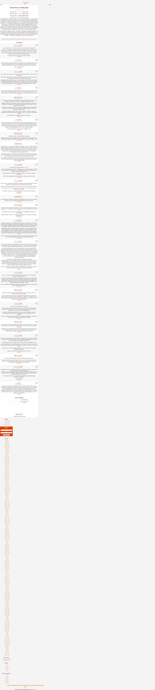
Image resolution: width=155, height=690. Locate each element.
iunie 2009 (7, 602)
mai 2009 (7, 604)
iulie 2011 (6, 571)
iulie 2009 (6, 601)
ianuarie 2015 (7, 517)
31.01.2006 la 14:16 (18, 134)
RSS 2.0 (14, 39)
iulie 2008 (6, 616)
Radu (7, 668)
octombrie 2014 (7, 521)
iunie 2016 (7, 496)
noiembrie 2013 (7, 535)
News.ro (7, 676)
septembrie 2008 (7, 614)
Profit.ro (7, 680)
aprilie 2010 (7, 590)
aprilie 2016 (7, 498)
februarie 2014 (7, 531)
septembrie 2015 (7, 507)
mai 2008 (7, 619)
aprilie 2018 (7, 470)
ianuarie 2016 (7, 502)
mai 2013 (7, 543)
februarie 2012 (7, 562)
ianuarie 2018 (7, 474)
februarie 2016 (7, 501)
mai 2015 (7, 512)
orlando (16, 59)
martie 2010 (7, 591)
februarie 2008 (7, 623)
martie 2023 (7, 456)
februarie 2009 (7, 607)
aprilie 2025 (7, 442)
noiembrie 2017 (7, 477)
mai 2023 (7, 455)
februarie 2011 (7, 577)
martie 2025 (7, 444)
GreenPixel (20, 11)
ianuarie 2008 (7, 624)
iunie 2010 (7, 587)
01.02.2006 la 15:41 (18, 336)
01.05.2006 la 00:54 (18, 367)
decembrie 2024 (7, 445)
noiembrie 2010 (7, 581)
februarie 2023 (7, 458)
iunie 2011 (7, 572)
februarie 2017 (7, 486)
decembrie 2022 (7, 460)
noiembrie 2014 (7, 520)
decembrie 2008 (7, 610)
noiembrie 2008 (7, 611)
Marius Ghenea (6, 667)
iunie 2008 (7, 618)
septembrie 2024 (7, 446)
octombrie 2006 (7, 643)
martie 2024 (7, 449)
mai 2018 (7, 469)
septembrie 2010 (7, 583)
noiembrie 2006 (7, 642)
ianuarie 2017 (7, 487)
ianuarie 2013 (7, 548)
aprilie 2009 (7, 605)
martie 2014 (7, 530)
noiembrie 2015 (7, 505)
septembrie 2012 (7, 553)
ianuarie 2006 (7, 654)
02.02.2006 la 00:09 (18, 356)
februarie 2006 (7, 653)
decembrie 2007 (7, 625)
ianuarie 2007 (7, 639)
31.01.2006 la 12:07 (18, 46)
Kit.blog (7, 665)
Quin (17, 383)
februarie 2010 (7, 592)
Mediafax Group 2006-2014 (7, 659)
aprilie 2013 (7, 544)
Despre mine (7, 423)
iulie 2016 (6, 494)
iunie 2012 (7, 557)
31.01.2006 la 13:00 (18, 98)
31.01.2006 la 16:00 (18, 206)
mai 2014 (7, 527)
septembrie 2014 (7, 522)
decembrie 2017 (7, 475)
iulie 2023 (6, 454)
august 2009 (7, 600)
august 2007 (7, 630)
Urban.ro (7, 681)
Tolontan (7, 669)
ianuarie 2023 (7, 459)
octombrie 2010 (7, 582)
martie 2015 (7, 515)
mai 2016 (7, 497)
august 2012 (7, 554)
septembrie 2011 (7, 568)
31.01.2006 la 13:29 (18, 120)
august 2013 (7, 539)
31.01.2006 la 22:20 (18, 273)
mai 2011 (7, 573)
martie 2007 (7, 637)
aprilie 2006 (7, 651)
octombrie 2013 (7, 536)
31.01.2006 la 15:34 (18, 197)
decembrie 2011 (7, 564)
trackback (28, 39)
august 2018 (7, 468)
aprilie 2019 (7, 464)
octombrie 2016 (7, 491)
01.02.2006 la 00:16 (18, 291)
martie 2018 (7, 472)
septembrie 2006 (7, 644)
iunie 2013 (7, 541)
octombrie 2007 (7, 628)
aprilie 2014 (7, 529)
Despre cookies (7, 422)
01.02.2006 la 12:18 (18, 304)
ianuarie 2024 (7, 450)
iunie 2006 (7, 648)
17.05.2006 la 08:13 (18, 384)
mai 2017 (7, 482)
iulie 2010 (6, 586)
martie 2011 (7, 576)
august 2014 (7, 524)
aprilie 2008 (7, 620)
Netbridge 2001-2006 (7, 660)
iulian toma (16, 241)
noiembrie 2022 (7, 461)
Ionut (7, 664)
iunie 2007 (7, 633)
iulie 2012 (6, 555)
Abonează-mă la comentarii (19, 416)
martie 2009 (7, 606)
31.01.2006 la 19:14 (18, 221)
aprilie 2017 (7, 483)
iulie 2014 (6, 525)
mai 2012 (7, 558)
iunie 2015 (7, 511)
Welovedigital (7, 682)
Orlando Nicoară (25, 2)
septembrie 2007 (7, 629)
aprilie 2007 (7, 635)
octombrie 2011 (7, 567)
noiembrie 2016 (7, 489)
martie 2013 (7, 545)
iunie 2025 (7, 441)
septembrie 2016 (7, 492)
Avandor (6, 23)
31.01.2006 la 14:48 (18, 144)
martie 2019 (7, 465)
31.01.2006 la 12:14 (18, 61)
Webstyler (20, 13)
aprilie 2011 (7, 574)
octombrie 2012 (7, 552)
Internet (28, 38)
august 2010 (7, 585)
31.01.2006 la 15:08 (18, 165)
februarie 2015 (7, 516)
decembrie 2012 (7, 549)
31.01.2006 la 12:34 (18, 72)
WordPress (33, 689)
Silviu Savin (16, 164)
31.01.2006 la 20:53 (18, 242)
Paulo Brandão (17, 366)
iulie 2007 (6, 632)
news (15, 170)
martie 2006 (7, 652)
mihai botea (16, 272)
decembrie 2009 (7, 595)
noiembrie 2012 (7, 550)
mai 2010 (7, 588)
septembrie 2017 (7, 479)
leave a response (23, 39)
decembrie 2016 (7, 488)
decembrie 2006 (7, 640)
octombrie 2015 (7, 506)
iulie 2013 (6, 540)
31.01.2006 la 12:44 (18, 88)
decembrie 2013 (7, 534)
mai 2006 (7, 649)
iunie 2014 (7, 526)
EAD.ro (7, 675)
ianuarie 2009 (7, 609)
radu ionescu (16, 45)
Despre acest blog (7, 420)
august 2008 (7, 615)
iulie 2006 (6, 647)
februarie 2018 (7, 473)
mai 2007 (7, 634)
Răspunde (19, 56)
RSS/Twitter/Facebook (7, 424)
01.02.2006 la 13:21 (18, 322)
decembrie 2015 (7, 503)
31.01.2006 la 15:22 (18, 181)
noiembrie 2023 (7, 451)
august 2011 (7, 569)
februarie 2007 (7, 638)
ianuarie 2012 (7, 563)
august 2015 (7, 508)
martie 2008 (7, 621)
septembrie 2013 (7, 538)
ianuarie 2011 (7, 578)
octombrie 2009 (7, 597)
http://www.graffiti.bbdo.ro (8, 256)
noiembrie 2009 (7, 596)
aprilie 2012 (7, 559)
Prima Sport (7, 677)
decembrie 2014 (7, 519)
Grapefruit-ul (20, 22)
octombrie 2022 (7, 463)
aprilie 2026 (7, 440)
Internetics (26, 167)
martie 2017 (7, 484)
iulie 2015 (6, 510)
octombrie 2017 (7, 478)
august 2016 (7, 493)
